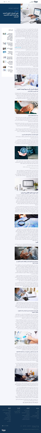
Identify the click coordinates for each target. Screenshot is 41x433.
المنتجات (27, 408)
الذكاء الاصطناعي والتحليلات (25, 415)
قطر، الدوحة (9, 416)
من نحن (37, 408)
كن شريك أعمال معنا (17, 411)
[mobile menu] (9, 1)
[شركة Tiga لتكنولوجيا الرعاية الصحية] (34, 2)
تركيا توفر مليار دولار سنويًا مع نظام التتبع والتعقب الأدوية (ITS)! (9, 58)
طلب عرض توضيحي (17, 412)
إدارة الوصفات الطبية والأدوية (25, 412)
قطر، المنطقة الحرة (8, 417)
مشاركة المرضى (27, 411)
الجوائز (38, 411)
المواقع (9, 408)
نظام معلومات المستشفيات (25, 419)
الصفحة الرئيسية (16, 8)
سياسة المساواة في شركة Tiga (34, 416)
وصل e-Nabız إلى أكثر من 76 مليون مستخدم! (9, 71)
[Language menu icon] (4, 2)
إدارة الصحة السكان (26, 416)
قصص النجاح (37, 412)
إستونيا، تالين (9, 421)
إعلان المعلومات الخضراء (35, 415)
